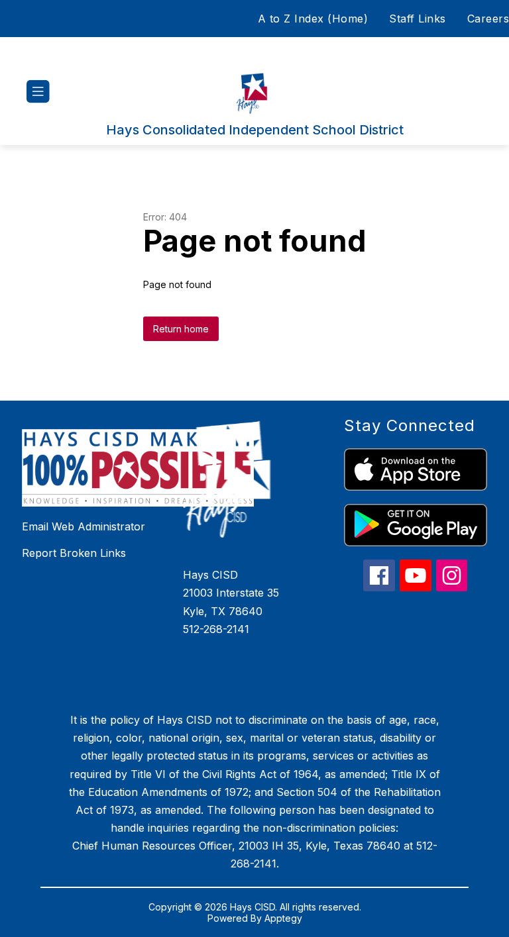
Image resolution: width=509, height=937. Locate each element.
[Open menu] (38, 91)
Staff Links (417, 18)
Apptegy (283, 918)
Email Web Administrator (83, 526)
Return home (181, 328)
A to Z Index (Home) (313, 18)
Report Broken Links (74, 553)
